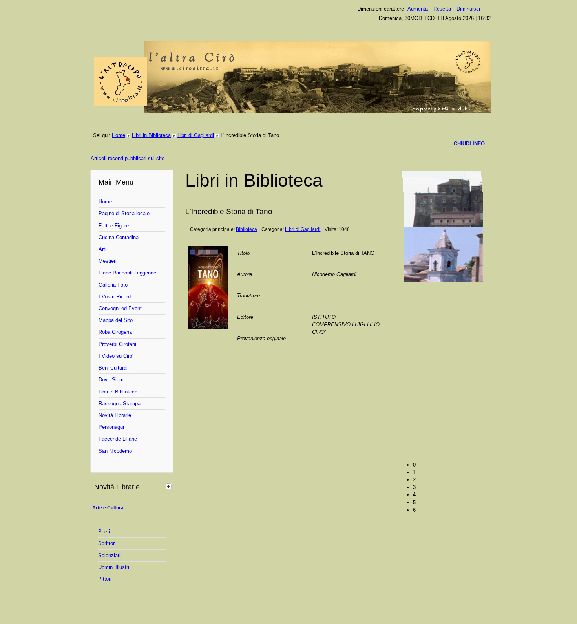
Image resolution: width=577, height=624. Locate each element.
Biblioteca (246, 229)
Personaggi (111, 427)
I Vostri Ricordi (115, 297)
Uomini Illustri (113, 567)
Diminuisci (468, 9)
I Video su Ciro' (116, 356)
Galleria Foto (113, 285)
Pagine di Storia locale (124, 213)
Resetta (442, 9)
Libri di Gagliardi (195, 135)
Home (118, 135)
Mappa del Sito (116, 320)
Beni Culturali (114, 368)
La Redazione (419, 193)
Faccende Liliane (118, 439)
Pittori (104, 579)
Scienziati (109, 555)
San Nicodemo (115, 451)
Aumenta (417, 9)
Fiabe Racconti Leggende (127, 273)
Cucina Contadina (119, 237)
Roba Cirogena (115, 332)
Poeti (104, 531)
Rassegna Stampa (120, 403)
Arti (102, 249)
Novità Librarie (115, 415)
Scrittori (107, 543)
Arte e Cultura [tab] (108, 507)
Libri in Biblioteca (151, 135)
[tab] (169, 486)
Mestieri (108, 261)
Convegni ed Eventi (121, 308)
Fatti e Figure (114, 226)
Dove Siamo (112, 379)
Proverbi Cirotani (117, 344)
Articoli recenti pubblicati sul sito (127, 158)
